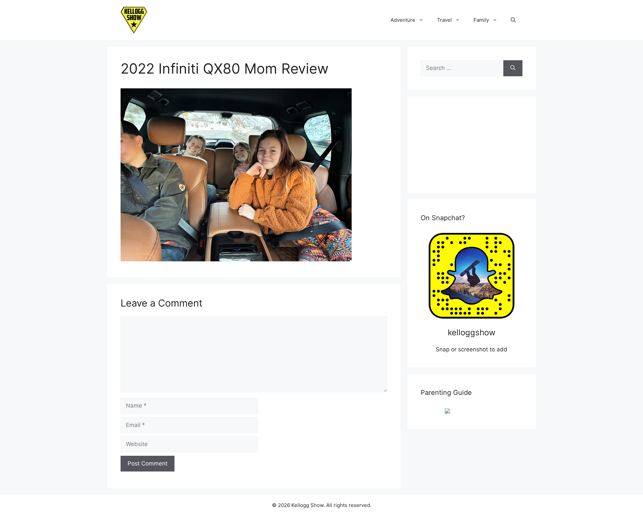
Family (481, 20)
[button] (513, 20)
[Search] (512, 68)
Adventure (402, 20)
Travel (444, 20)
